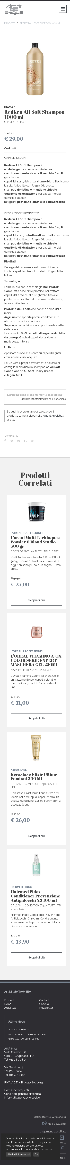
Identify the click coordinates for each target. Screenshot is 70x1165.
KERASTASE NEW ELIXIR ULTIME (23, 1039)
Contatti (44, 1000)
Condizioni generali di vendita (22, 1093)
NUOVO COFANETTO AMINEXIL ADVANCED (28, 1034)
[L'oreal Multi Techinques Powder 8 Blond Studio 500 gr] (36, 511)
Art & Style (14, 9)
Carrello (44, 1004)
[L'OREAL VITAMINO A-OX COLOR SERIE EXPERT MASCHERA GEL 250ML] (36, 629)
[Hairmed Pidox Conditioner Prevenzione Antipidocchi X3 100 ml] (36, 865)
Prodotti (9, 1000)
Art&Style (10, 1007)
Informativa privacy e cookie (22, 1097)
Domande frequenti (16, 1090)
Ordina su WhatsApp (19, 1030)
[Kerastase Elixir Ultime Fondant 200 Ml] (36, 747)
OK (36, 1154)
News (7, 1004)
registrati (58, 415)
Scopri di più (36, 600)
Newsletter (46, 1007)
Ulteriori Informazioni (18, 1154)
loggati (47, 415)
